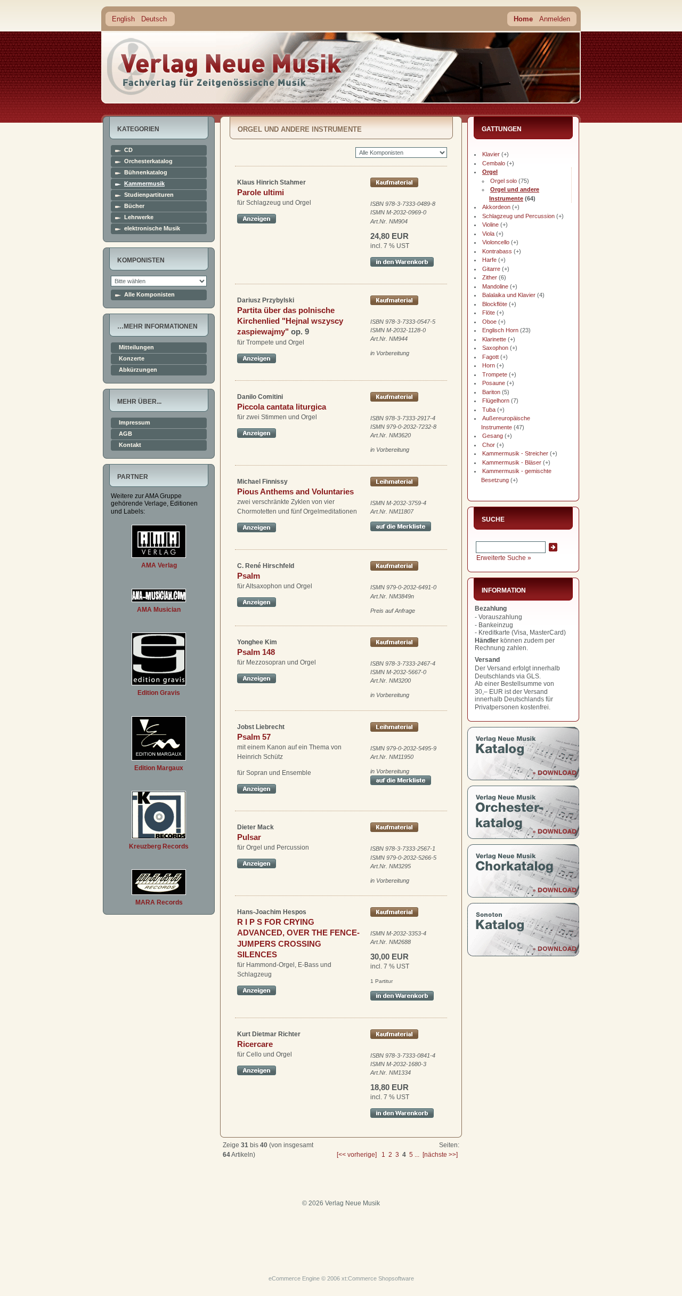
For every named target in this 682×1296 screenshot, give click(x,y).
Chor (488, 445)
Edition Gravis (158, 693)
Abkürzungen (138, 370)
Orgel (490, 172)
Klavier (491, 154)
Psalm (248, 575)
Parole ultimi (260, 192)
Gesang (492, 436)
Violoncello (495, 242)
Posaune (493, 383)
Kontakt (130, 445)
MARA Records (159, 902)
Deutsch (154, 19)
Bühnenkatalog (145, 172)
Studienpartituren (149, 195)
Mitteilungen (136, 347)
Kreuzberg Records (159, 846)
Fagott (490, 357)
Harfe (489, 260)
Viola (488, 233)
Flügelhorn (495, 400)
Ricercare (255, 1044)
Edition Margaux (158, 768)
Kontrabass (497, 251)
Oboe (489, 321)
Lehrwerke (138, 217)
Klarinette (494, 339)
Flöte (488, 312)
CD (128, 150)
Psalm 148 (256, 652)
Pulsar (249, 837)
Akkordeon (496, 207)
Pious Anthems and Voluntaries (295, 491)
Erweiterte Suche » (503, 558)
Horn (488, 365)
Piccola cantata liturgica (281, 406)
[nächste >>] (440, 1154)
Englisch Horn (500, 330)
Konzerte (131, 359)
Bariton (491, 392)
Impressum (134, 423)
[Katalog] (523, 778)
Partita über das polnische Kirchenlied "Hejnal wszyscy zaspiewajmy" (290, 321)
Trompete (494, 374)
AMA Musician (159, 609)
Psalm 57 (254, 736)
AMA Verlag (159, 565)
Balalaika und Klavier (508, 295)
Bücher (134, 206)
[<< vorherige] (357, 1154)
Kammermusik (144, 184)
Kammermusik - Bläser (511, 462)
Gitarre (491, 269)
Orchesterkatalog (148, 161)
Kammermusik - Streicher (515, 453)
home (225, 66)
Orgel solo (503, 181)
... (417, 1154)
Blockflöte (494, 304)
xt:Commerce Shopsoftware (378, 1278)
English (123, 19)
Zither (489, 277)
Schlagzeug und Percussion (518, 216)
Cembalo (493, 163)
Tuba (489, 409)
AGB (125, 434)
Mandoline (495, 286)
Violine (490, 224)
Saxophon (495, 348)
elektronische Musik (152, 228)
